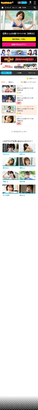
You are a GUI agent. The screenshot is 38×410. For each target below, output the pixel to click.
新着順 (3, 82)
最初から (11, 82)
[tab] (6, 72)
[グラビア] (2, 7)
